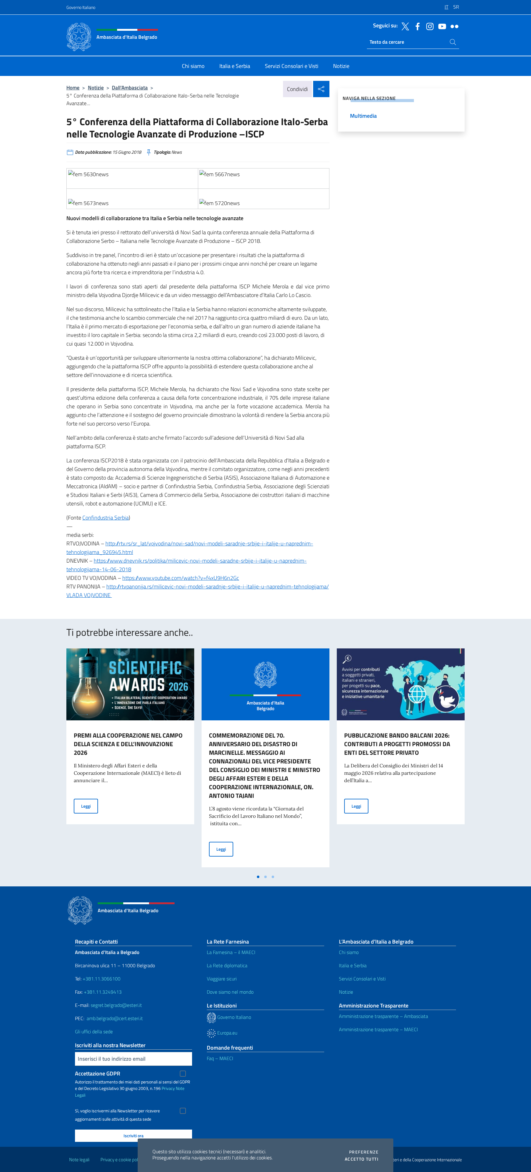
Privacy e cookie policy (121, 1159)
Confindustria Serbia (105, 517)
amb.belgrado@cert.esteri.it (115, 1018)
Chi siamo (349, 952)
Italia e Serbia (353, 965)
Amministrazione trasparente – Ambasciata (383, 1016)
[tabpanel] (130, 759)
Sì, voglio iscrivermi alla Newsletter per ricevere (117, 1110)
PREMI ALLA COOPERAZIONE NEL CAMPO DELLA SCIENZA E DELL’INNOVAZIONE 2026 (128, 744)
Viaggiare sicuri (222, 978)
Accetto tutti (362, 1159)
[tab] (258, 877)
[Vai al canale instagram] (428, 26)
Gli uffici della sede (94, 1031)
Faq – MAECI (220, 1058)
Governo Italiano (80, 7)
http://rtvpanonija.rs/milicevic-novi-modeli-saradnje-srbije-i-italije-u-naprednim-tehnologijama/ (217, 586)
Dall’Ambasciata (130, 87)
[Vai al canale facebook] (416, 26)
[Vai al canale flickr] (453, 26)
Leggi (89, 805)
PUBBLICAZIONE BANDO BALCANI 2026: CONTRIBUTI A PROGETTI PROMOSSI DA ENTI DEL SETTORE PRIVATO (397, 744)
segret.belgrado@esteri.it (116, 1005)
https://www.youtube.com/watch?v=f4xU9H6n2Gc (180, 578)
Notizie (96, 87)
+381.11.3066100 (101, 978)
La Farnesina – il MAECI (231, 952)
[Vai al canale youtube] (441, 26)
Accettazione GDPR (97, 1073)
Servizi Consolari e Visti (362, 978)
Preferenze (364, 1152)
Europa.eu (226, 1032)
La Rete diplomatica (227, 965)
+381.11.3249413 (103, 992)
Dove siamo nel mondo (230, 992)
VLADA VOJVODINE (89, 595)
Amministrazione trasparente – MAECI (378, 1029)
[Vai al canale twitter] (404, 26)
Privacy (168, 1088)
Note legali (79, 1159)
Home (73, 87)
